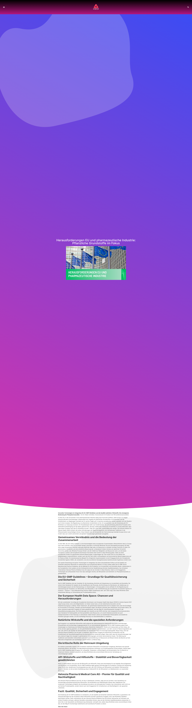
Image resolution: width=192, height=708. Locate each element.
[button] (4, 7)
